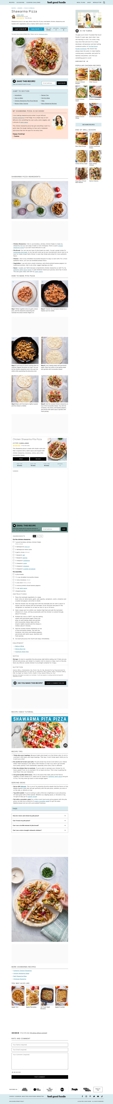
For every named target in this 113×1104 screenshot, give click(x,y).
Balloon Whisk (19, 646)
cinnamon (26, 566)
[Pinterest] (90, 1096)
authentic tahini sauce (55, 776)
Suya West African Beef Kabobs (80, 181)
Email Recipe (35, 29)
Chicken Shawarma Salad (21, 973)
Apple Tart (15, 1007)
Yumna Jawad (20, 15)
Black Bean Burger (80, 146)
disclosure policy (43, 34)
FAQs (42, 101)
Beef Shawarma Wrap (20, 976)
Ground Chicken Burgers (80, 82)
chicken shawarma (18, 117)
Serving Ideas (45, 98)
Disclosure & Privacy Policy (16, 1101)
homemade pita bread (20, 252)
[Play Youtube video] (40, 732)
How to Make (19, 98)
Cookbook (18, 1096)
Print (21, 459)
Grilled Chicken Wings (79, 117)
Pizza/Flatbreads (29, 8)
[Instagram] (86, 1096)
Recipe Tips (45, 95)
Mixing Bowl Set (20, 649)
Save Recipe (62, 83)
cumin (25, 563)
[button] (17, 18)
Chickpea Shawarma (19, 979)
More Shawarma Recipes (49, 103)
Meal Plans (81, 2)
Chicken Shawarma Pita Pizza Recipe (26, 101)
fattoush (23, 786)
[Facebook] (82, 1096)
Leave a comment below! (55, 683)
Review (38, 459)
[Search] (104, 2)
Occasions (20, 2)
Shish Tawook (93, 82)
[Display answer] (65, 815)
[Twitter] (94, 1096)
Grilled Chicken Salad (79, 99)
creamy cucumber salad (41, 801)
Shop (89, 2)
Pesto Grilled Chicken (93, 164)
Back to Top (98, 1089)
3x (41, 536)
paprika (25, 558)
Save (64, 529)
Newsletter (97, 2)
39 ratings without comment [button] (38, 1033)
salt (24, 555)
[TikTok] (102, 1096)
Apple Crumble (60, 1007)
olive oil (27, 546)
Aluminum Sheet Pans (22, 651)
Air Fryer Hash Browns (45, 1008)
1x (34, 536)
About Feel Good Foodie (29, 1096)
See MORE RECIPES (88, 124)
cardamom (26, 560)
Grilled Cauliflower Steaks (94, 146)
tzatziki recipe (32, 796)
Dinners (20, 8)
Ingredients (18, 95)
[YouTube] (98, 1096)
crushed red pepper (29, 569)
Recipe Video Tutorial (21, 103)
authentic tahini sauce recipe (22, 270)
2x (38, 536)
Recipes (11, 2)
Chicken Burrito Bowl (95, 116)
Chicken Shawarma (94, 99)
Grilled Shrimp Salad (81, 163)
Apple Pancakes (31, 1007)
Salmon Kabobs (93, 181)
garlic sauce (39, 271)
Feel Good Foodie (56, 2)
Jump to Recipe (20, 29)
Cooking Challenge (33, 2)
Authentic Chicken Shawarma (22, 970)
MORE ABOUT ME (80, 61)
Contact (12, 1096)
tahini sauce (24, 122)
